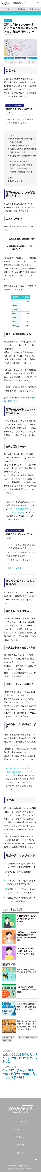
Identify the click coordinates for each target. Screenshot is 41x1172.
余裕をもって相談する (18, 161)
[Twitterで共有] (9, 58)
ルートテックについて (20, 1121)
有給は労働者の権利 (17, 152)
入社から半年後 (16, 142)
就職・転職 (31, 62)
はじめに (11, 135)
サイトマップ (20, 1137)
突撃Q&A (21, 9)
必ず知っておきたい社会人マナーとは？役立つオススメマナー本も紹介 (20, 771)
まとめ (10, 178)
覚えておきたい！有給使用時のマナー (22, 157)
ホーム (7, 13)
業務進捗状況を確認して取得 (21, 165)
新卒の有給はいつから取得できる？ (22, 139)
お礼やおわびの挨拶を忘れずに (21, 173)
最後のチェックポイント (17, 181)
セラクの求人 (35, 9)
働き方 (21, 62)
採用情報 (20, 1153)
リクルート (15, 13)
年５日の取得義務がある (19, 145)
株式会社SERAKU (23, 1169)
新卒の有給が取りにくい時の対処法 (22, 149)
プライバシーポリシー (20, 1129)
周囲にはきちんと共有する (20, 168)
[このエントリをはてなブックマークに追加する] (32, 58)
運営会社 (20, 1145)
